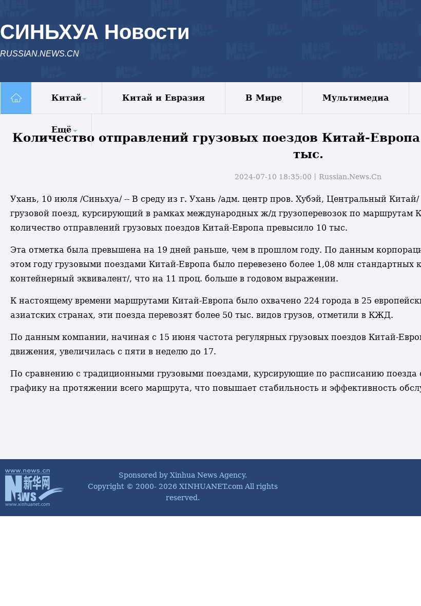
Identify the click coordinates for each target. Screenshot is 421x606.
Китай (66, 98)
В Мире (263, 98)
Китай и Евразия (163, 98)
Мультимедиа (355, 98)
